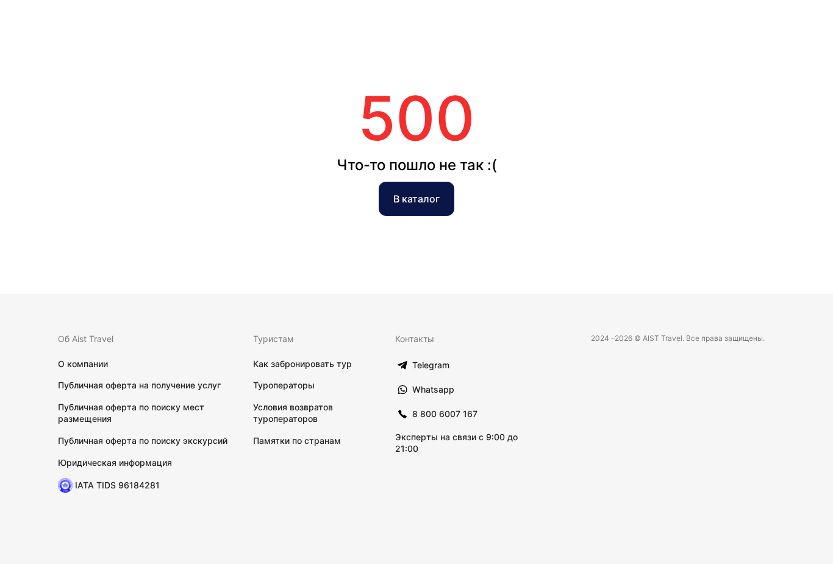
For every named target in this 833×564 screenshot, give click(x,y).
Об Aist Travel (85, 339)
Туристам (273, 339)
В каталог (416, 199)
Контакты (414, 339)
